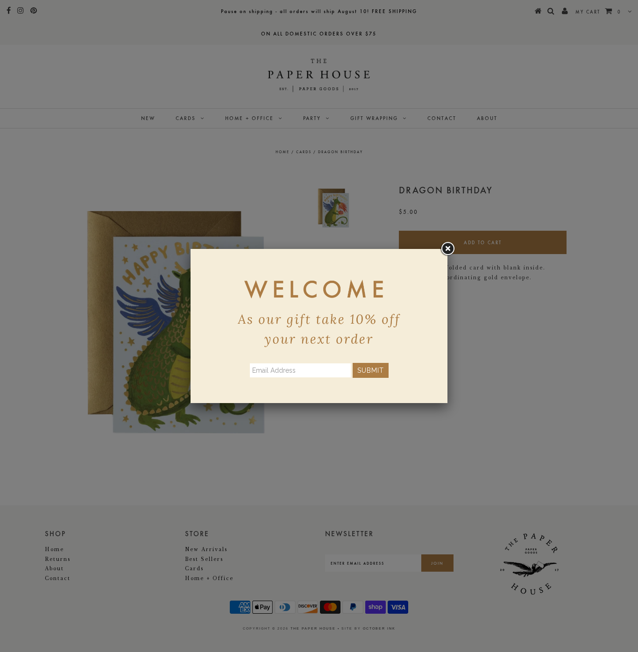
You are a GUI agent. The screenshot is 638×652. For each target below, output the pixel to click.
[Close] (447, 249)
